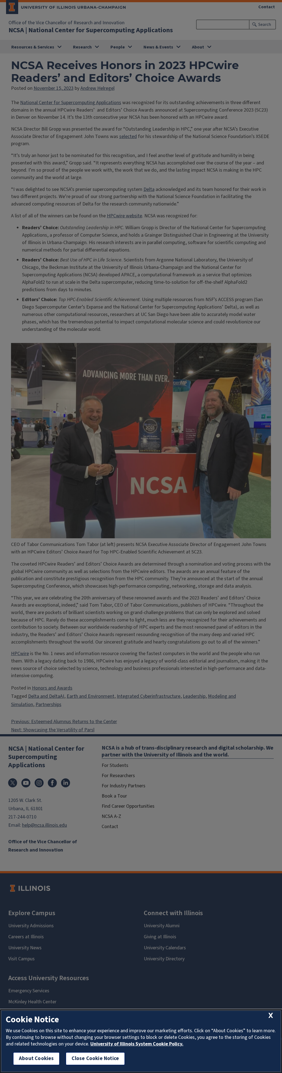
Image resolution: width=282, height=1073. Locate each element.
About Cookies (36, 1058)
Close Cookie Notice (95, 1058)
